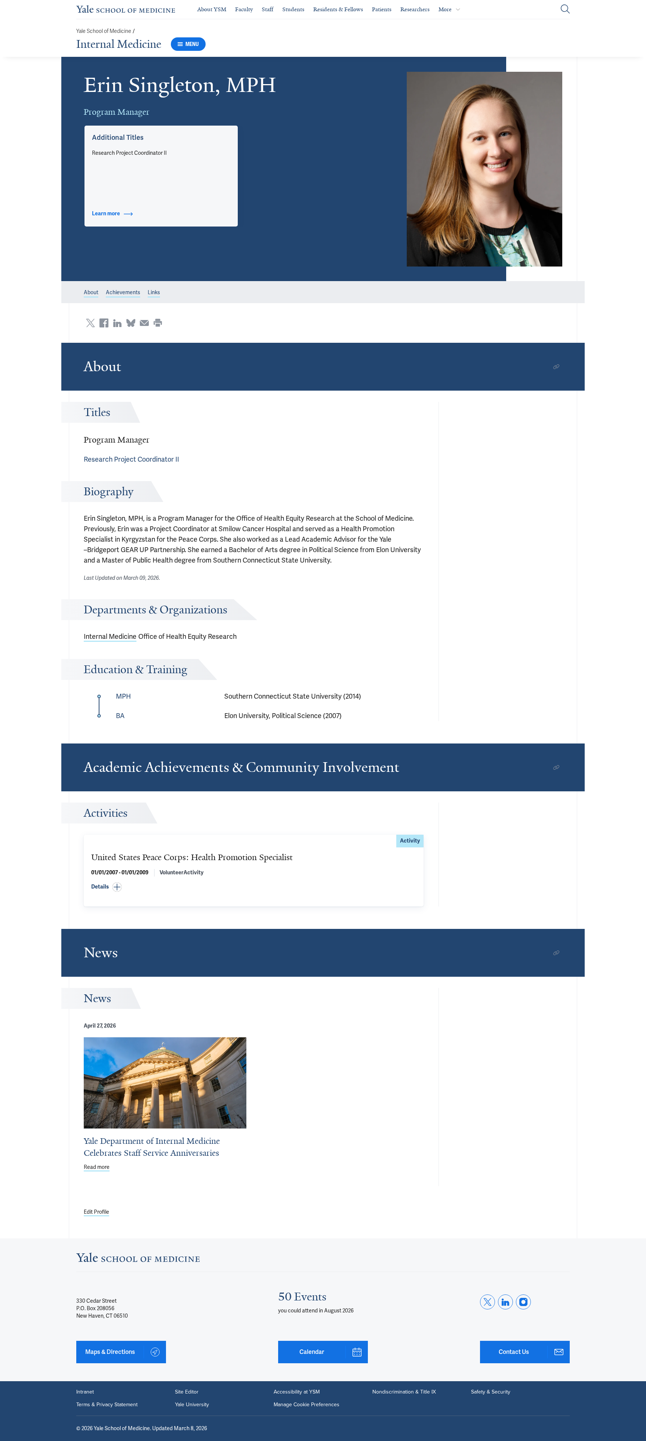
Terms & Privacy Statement (107, 1404)
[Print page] (157, 322)
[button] (485, 169)
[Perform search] (565, 9)
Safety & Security (490, 1392)
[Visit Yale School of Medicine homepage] (138, 1260)
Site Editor (187, 1392)
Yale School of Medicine (103, 31)
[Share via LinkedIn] (117, 322)
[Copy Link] (556, 367)
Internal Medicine (118, 44)
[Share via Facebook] (103, 322)
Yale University (192, 1404)
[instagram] (523, 1301)
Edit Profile (96, 1212)
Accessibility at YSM (297, 1392)
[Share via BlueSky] (130, 322)
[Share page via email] (144, 322)
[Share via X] (90, 322)
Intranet (85, 1392)
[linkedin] (505, 1301)
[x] (487, 1301)
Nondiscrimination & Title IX (404, 1392)
